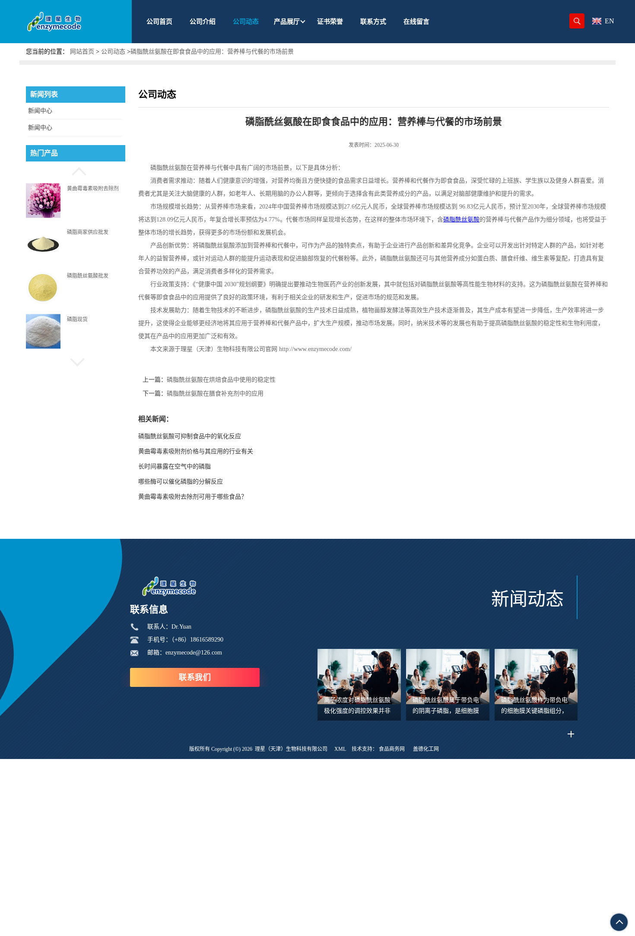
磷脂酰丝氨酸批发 (87, 276)
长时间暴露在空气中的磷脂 (174, 466)
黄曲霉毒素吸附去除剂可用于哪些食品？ (192, 496)
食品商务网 (392, 749)
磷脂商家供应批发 (87, 232)
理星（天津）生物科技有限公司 (291, 749)
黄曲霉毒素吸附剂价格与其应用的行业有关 (195, 451)
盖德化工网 (426, 749)
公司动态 (113, 51)
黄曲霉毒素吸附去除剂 (93, 188)
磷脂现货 (77, 319)
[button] (75, 170)
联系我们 (195, 677)
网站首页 (82, 51)
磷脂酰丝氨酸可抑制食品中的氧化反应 (189, 436)
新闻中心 (40, 111)
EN (609, 21)
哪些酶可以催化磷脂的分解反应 (180, 481)
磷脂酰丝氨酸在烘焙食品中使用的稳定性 (221, 379)
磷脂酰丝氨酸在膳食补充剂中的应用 (215, 393)
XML (340, 749)
